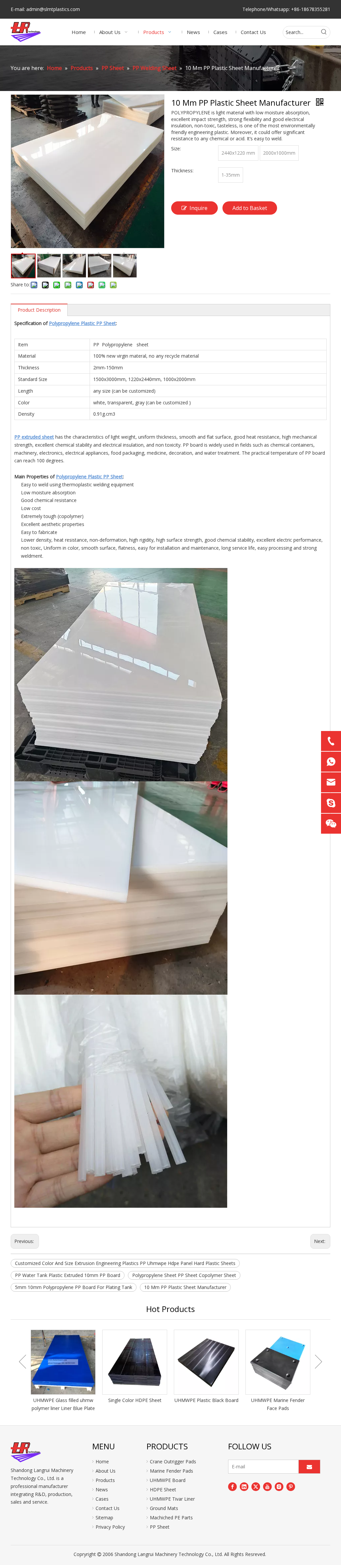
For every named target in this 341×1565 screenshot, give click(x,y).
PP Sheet (160, 1527)
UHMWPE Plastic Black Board (206, 1400)
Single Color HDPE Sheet (135, 1400)
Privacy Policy (110, 1527)
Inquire (198, 208)
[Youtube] (267, 1486)
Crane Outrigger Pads (173, 1461)
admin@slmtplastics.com (53, 9)
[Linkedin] (244, 1486)
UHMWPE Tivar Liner (172, 1499)
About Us (106, 1471)
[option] (63, 1371)
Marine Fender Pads (171, 1471)
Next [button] (318, 1362)
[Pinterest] (290, 1486)
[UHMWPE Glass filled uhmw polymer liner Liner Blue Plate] (63, 1362)
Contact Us (108, 1508)
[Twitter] (255, 1486)
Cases (102, 1499)
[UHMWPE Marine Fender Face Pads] (278, 1362)
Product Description (39, 310)
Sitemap (104, 1517)
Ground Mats (164, 1508)
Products (105, 1480)
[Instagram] (279, 1486)
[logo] (26, 1452)
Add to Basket (249, 208)
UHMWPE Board (167, 1480)
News (102, 1489)
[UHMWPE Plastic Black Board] (206, 1362)
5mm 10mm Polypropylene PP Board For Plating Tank (73, 1287)
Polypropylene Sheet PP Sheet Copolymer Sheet (184, 1275)
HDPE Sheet (163, 1489)
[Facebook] (232, 1486)
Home (102, 1461)
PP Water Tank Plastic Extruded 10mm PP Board (67, 1275)
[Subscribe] (309, 1467)
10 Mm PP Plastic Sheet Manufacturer (185, 1287)
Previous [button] (22, 1362)
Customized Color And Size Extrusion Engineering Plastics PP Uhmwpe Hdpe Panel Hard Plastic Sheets (125, 1263)
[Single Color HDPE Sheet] (135, 1362)
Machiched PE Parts (171, 1517)
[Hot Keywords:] (324, 32)
